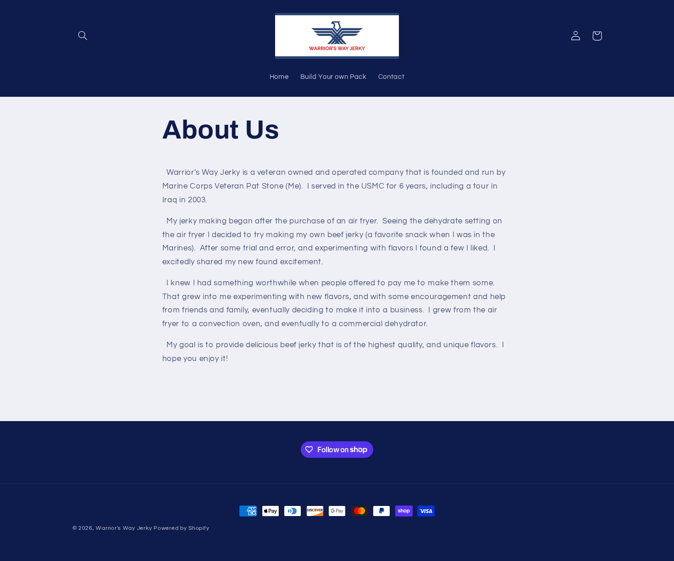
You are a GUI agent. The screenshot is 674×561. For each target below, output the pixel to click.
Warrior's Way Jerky (124, 528)
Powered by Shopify (181, 528)
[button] (83, 35)
